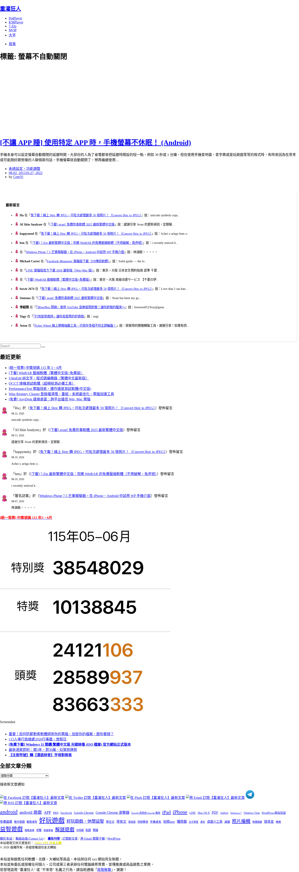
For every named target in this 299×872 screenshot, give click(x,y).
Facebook (66, 812)
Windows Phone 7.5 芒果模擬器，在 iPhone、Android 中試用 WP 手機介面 (75, 252)
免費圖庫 (6, 821)
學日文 (110, 821)
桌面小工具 (214, 821)
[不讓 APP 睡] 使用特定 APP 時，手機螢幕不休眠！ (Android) (95, 142)
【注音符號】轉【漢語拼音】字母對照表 (40, 755)
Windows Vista (252, 812)
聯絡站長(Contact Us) (30, 838)
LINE (192, 812)
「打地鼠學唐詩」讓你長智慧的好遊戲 (58, 316)
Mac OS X (204, 812)
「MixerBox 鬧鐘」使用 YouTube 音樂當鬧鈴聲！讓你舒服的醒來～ (80, 307)
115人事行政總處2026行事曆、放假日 (38, 739)
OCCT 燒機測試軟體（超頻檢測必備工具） (42, 383)
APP (47, 812)
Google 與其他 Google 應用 (145, 813)
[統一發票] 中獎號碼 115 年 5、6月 (35, 368)
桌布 (202, 822)
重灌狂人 (10, 9)
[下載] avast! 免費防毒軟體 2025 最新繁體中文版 (81, 224)
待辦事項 (142, 821)
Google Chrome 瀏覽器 (112, 812)
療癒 (278, 821)
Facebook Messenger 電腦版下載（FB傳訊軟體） (78, 261)
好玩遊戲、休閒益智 (85, 821)
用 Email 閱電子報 (92, 838)
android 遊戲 (30, 812)
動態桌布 (32, 821)
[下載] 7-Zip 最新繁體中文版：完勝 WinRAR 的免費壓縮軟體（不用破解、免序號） (87, 243)
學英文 (121, 821)
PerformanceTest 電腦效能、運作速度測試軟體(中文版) (50, 389)
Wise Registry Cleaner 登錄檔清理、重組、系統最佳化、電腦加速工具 (61, 394)
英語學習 (48, 830)
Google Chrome (84, 812)
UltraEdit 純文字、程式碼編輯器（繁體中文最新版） (49, 378)
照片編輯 (241, 821)
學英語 (131, 822)
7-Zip (12, 26)
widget (224, 812)
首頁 (12, 44)
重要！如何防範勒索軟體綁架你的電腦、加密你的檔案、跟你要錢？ (61, 734)
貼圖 (88, 830)
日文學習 (193, 822)
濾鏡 (227, 821)
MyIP (13, 30)
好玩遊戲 (52, 820)
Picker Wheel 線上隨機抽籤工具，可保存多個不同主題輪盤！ (75, 325)
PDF (215, 812)
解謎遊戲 (64, 829)
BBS (55, 812)
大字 (12, 35)
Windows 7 (236, 813)
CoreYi (18, 177)
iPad (166, 812)
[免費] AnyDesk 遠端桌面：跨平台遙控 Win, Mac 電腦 (49, 399)
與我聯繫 (104, 870)
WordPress (113, 838)
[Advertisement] (79, 98)
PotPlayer (15, 18)
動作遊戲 (19, 821)
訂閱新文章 (70, 838)
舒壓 (39, 830)
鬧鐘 (95, 830)
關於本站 (6, 838)
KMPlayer (16, 22)
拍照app (169, 821)
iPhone (180, 812)
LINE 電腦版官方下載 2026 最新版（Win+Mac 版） (59, 270)
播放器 (182, 821)
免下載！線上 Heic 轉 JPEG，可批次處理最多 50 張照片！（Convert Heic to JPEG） (86, 215)
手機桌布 (155, 821)
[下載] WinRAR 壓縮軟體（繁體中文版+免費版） (58, 279)
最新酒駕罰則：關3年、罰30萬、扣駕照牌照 (43, 750)
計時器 (80, 830)
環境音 (269, 821)
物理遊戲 (257, 822)
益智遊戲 (11, 829)
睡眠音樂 (29, 830)
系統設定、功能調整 (24, 169)
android (9, 812)
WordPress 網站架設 (274, 812)
